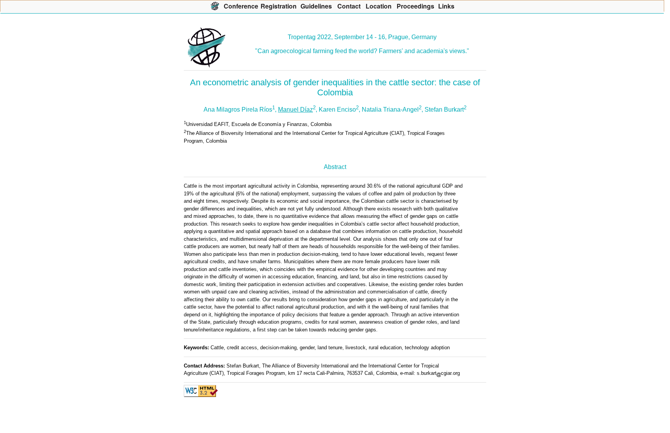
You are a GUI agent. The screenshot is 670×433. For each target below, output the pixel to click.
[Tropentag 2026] (215, 5)
